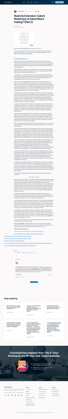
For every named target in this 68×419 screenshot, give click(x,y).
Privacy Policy (28, 399)
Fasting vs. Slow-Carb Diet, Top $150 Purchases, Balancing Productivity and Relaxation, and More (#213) (34, 308)
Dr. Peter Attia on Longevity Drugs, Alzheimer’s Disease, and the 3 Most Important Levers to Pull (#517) (14, 324)
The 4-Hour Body (42, 391)
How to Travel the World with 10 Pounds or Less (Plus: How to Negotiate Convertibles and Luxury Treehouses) (28, 243)
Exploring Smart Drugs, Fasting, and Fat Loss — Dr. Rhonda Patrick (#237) (54, 307)
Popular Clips (54, 389)
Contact (27, 391)
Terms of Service (29, 401)
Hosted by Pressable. (19, 392)
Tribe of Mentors (42, 397)
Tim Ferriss (28, 389)
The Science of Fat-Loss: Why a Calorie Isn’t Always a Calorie (17, 238)
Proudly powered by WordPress (9, 392)
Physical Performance (21, 27)
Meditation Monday (55, 395)
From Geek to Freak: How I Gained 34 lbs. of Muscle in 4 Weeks (17, 236)
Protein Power (42, 226)
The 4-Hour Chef (42, 393)
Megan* (39, 48)
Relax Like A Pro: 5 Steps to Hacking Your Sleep (14, 241)
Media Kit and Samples (30, 397)
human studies (41, 145)
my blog (48, 123)
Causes (27, 395)
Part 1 (33, 52)
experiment (30, 147)
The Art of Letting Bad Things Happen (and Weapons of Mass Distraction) (20, 245)
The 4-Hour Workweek (43, 389)
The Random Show (55, 393)
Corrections (28, 393)
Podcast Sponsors (55, 391)
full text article (35, 189)
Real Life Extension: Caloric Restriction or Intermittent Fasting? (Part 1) (29, 231)
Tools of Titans (41, 395)
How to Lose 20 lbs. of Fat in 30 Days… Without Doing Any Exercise (28, 234)
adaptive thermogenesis (22, 189)
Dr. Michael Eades (27, 52)
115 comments (17, 25)
